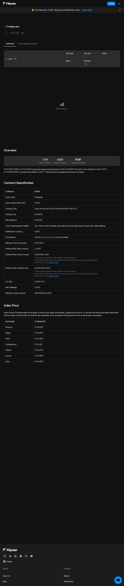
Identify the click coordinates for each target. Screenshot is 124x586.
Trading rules (12, 26)
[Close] (120, 10)
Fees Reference (48, 237)
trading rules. (53, 262)
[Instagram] (21, 556)
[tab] (10, 43)
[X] (5, 556)
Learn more (87, 10)
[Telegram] (10, 556)
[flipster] (62, 550)
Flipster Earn (68, 581)
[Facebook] (26, 556)
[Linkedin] (15, 556)
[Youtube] (31, 556)
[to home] (9, 3)
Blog (4, 581)
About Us (6, 576)
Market (66, 576)
